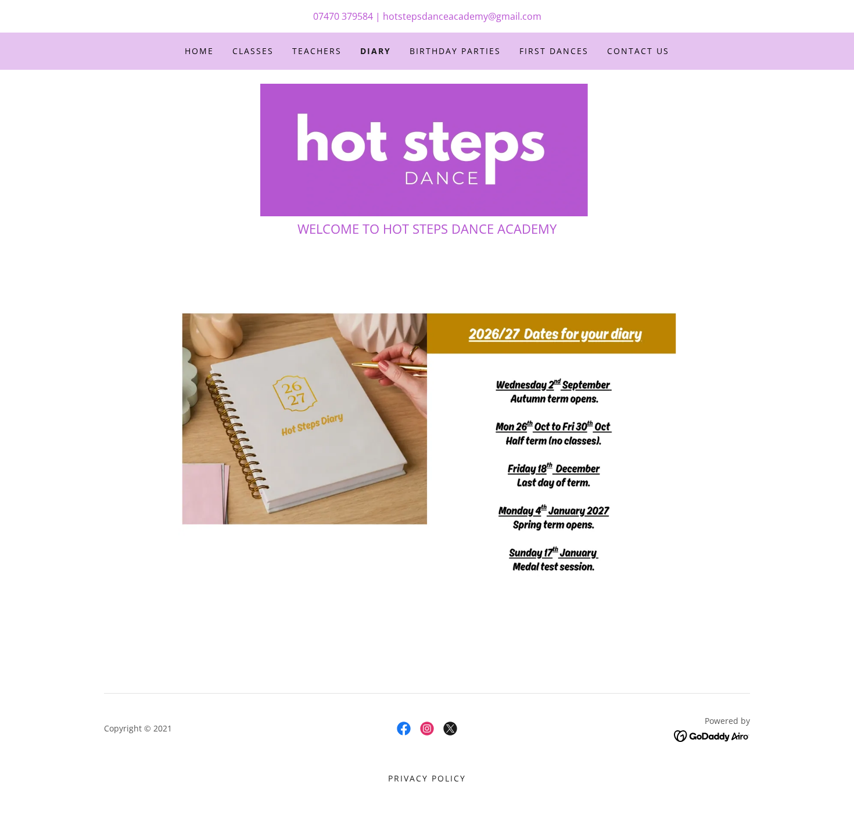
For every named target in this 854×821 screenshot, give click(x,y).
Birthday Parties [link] (455, 50)
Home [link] (199, 50)
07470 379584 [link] (343, 16)
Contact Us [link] (638, 50)
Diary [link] (375, 50)
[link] (427, 148)
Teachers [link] (317, 50)
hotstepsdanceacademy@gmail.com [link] (462, 16)
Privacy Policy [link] (427, 778)
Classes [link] (253, 50)
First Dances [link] (554, 50)
